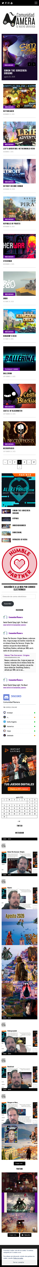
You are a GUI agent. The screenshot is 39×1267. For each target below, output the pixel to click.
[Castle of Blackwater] (19, 396)
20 (19, 811)
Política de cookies (18, 1258)
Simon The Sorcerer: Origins (15, 72)
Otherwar (7, 261)
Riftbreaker (8, 111)
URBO (5, 298)
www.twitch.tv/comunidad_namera (14, 625)
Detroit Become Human (13, 186)
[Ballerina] (19, 358)
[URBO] (19, 283)
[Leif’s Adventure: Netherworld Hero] (19, 134)
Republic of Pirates (11, 223)
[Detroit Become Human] (19, 171)
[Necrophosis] (19, 433)
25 (9, 814)
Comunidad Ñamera (16, 617)
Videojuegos (9, 65)
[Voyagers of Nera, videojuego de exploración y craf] (19, 1106)
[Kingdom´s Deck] (19, 321)
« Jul (19, 821)
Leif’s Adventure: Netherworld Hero (19, 148)
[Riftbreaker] (19, 96)
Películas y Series (11, 369)
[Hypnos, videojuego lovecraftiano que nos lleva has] (19, 891)
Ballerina (7, 373)
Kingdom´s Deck (9, 336)
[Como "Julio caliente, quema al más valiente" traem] (19, 1142)
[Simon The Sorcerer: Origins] (19, 51)
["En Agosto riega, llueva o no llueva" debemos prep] (19, 927)
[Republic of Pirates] (19, 209)
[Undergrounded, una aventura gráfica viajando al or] (19, 1034)
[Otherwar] (19, 246)
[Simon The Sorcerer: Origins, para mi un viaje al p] (19, 855)
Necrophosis (8, 448)
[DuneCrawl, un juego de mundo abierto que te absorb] (19, 1070)
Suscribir (7, 604)
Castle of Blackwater (12, 410)
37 (34, 462)
